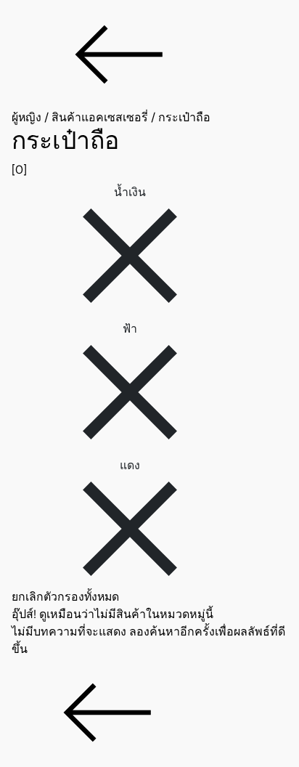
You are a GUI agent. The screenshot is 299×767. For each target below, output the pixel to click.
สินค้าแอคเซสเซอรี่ (100, 117)
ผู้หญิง (26, 117)
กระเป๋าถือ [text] (184, 117)
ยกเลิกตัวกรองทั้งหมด (65, 596)
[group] (149, 152)
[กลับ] (149, 54)
